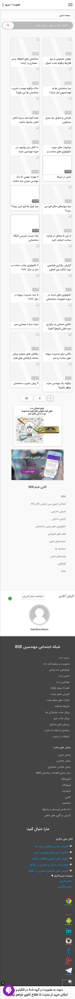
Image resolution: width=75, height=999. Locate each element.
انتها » (27, 398)
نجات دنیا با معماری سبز (26, 324)
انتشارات (66, 791)
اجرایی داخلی (59, 519)
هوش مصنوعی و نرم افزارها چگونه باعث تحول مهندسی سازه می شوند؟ (58, 61)
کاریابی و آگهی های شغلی (57, 815)
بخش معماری (64, 761)
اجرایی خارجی (58, 511)
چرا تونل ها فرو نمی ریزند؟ (24, 206)
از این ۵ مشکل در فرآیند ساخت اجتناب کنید (58, 238)
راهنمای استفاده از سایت (56, 730)
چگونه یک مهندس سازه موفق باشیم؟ (59, 385)
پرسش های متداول (59, 724)
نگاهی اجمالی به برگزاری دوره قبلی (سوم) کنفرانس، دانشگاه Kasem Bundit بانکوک (57, 326)
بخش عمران (64, 755)
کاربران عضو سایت (60, 694)
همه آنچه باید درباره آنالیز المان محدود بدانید (25, 120)
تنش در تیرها (64, 177)
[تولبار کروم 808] (68, 902)
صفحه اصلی (64, 15)
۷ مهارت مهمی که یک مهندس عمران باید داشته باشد (25, 179)
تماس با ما (64, 676)
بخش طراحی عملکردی (59, 767)
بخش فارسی (65, 881)
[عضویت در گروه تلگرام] (68, 972)
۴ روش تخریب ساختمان (25, 383)
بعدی (39, 398)
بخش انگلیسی (64, 887)
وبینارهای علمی (58, 556)
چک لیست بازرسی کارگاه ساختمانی (25, 238)
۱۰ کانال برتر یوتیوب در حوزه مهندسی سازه (27, 149)
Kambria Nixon (39, 629)
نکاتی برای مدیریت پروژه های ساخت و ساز (58, 356)
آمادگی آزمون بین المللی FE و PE (48, 504)
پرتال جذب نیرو (61, 718)
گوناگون (62, 564)
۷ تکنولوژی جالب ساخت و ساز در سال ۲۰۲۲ (24, 267)
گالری (68, 797)
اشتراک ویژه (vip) (60, 688)
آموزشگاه (66, 779)
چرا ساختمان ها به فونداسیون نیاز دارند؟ (60, 90)
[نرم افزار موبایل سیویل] (68, 922)
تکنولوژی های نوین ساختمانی (50, 526)
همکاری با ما (63, 682)
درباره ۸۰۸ (64, 658)
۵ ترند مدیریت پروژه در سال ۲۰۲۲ (26, 297)
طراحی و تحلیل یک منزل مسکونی (58, 120)
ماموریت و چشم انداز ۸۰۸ (56, 664)
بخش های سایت (62, 747)
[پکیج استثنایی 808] (37, 445)
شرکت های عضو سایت (57, 700)
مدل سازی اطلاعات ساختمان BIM (53, 773)
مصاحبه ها (60, 549)
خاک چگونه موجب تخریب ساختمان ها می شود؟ (24, 90)
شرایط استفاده (62, 706)
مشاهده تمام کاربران (32, 596)
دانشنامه (66, 803)
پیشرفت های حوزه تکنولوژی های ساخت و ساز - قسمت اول (59, 149)
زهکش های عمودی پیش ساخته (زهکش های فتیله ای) (25, 356)
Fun (63, 571)
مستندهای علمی (57, 541)
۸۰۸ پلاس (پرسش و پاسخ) (56, 809)
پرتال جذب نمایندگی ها (57, 712)
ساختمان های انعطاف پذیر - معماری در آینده (25, 61)
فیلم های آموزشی (57, 534)
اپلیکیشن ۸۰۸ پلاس (59, 670)
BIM (63, 497)
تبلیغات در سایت (60, 737)
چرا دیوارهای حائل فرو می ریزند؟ (57, 208)
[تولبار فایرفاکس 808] (68, 912)
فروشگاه (66, 785)
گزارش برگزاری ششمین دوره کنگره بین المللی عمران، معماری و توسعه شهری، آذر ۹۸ (59, 267)
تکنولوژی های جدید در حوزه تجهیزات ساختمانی (58, 297)
